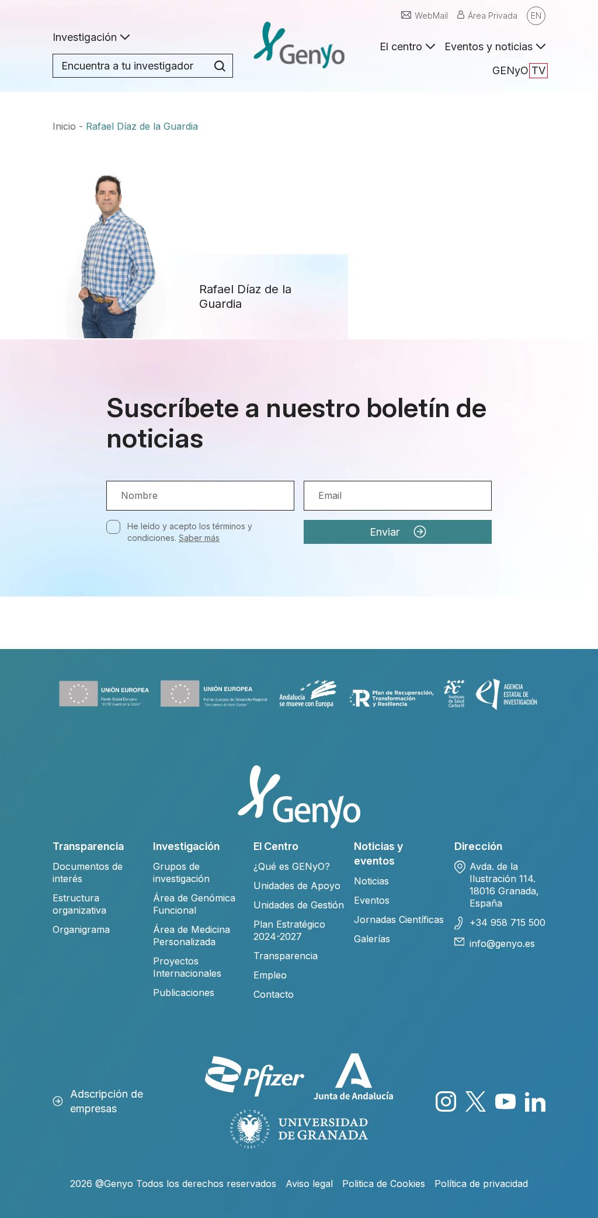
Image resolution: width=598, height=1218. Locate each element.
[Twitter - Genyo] (475, 1101)
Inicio (64, 126)
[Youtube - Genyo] (505, 1101)
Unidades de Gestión (298, 905)
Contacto (273, 994)
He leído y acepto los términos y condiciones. (189, 532)
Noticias (371, 881)
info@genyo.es (502, 943)
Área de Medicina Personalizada (191, 936)
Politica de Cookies (383, 1183)
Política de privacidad (481, 1183)
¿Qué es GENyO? (291, 866)
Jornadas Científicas (399, 919)
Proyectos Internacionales (187, 967)
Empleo (270, 975)
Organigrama (81, 929)
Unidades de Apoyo (296, 885)
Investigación (85, 37)
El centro (401, 46)
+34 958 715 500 (507, 922)
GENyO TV (518, 70)
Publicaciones (183, 992)
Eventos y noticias (488, 46)
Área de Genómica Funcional (194, 904)
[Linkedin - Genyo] (535, 1101)
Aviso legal (309, 1183)
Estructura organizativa (79, 904)
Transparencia (285, 956)
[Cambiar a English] (536, 15)
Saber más (199, 538)
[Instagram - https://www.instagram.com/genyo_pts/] (446, 1101)
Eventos (372, 900)
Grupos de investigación (181, 872)
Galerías (372, 939)
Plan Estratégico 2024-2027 (289, 930)
